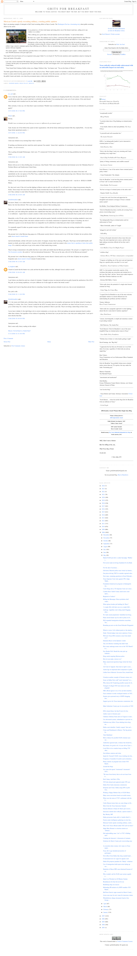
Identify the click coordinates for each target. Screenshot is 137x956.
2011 (103, 524)
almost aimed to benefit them (19, 236)
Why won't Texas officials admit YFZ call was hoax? (118, 825)
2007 (103, 916)
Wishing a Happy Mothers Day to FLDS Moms (116, 792)
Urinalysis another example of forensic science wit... (118, 677)
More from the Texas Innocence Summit (114, 806)
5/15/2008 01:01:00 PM (16, 334)
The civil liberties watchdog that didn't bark (115, 644)
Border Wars (14, 83)
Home (49, 342)
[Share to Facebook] (43, 81)
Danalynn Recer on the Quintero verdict (114, 641)
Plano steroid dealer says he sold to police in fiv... (117, 617)
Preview (109, 54)
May (104, 555)
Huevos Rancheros (123, 475)
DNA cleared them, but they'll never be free (115, 711)
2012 (103, 521)
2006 (103, 919)
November (106, 538)
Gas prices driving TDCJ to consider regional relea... (118, 573)
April (105, 904)
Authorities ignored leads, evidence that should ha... (118, 743)
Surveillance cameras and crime (112, 753)
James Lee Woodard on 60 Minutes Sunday (115, 879)
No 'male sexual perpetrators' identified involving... (117, 615)
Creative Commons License (124, 941)
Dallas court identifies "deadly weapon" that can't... (117, 727)
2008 (103, 532)
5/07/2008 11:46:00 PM (16, 133)
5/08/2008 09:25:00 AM (16, 262)
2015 (103, 512)
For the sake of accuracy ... (111, 568)
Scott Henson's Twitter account (111, 34)
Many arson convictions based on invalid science (117, 795)
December (106, 535)
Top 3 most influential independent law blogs (120, 432)
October (105, 541)
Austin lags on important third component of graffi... (118, 669)
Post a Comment (8, 338)
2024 (103, 486)
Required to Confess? (109, 596)
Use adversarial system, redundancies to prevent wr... (118, 719)
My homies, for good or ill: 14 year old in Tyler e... (118, 745)
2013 (103, 518)
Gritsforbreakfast (13, 200)
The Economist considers (15, 252)
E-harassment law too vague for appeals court (116, 859)
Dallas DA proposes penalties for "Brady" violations (117, 861)
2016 (103, 509)
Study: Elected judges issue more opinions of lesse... (118, 633)
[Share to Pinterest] (45, 81)
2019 (103, 500)
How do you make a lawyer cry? (112, 659)
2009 (103, 529)
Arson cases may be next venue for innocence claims (118, 895)
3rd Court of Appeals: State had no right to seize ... (117, 667)
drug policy (23, 83)
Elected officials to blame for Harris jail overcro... (117, 809)
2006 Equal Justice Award (116, 418)
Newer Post (7, 342)
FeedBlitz (123, 54)
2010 (103, 526)
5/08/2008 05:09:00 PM (16, 318)
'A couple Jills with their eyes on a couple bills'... (117, 607)
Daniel (10, 116)
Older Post (91, 342)
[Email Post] (34, 81)
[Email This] (37, 81)
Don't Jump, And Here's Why (111, 779)
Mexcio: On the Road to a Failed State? (19, 331)
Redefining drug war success (111, 884)
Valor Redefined (107, 735)
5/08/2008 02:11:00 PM (16, 294)
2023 (103, 489)
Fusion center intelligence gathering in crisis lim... (117, 820)
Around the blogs (108, 766)
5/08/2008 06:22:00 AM (16, 157)
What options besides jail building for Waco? (115, 604)
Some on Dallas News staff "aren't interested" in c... (117, 680)
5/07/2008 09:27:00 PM (16, 111)
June (104, 552)
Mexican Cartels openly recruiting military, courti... (117, 823)
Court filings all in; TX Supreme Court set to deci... (118, 589)
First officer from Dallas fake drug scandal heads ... (117, 856)
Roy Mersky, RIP (108, 814)
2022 (103, 491)
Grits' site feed (120, 44)
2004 (103, 925)
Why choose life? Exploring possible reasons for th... (118, 683)
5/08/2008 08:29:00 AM (16, 195)
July (104, 549)
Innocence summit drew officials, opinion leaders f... (118, 811)
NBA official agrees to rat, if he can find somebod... (117, 691)
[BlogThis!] (39, 81)
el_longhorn (11, 266)
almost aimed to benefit (24, 259)
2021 (103, 494)
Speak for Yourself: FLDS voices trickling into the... (118, 756)
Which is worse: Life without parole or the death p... (118, 630)
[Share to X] (41, 81)
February (106, 909)
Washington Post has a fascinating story (69, 24)
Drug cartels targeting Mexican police (113, 656)
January (105, 912)
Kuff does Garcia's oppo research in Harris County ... (118, 892)
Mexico (31, 83)
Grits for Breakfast (68, 9)
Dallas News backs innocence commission (115, 785)
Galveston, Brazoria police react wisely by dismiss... (118, 570)
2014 (103, 515)
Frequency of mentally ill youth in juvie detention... (118, 759)
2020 (103, 497)
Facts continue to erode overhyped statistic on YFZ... (118, 693)
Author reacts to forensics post (111, 714)
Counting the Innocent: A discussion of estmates (116, 838)
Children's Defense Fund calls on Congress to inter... (118, 717)
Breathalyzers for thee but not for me (113, 882)
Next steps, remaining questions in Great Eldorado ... (118, 576)
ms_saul (10, 94)
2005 (103, 922)
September (106, 544)
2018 (103, 503)
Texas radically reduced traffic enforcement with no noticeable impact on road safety (116, 66)
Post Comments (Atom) (18, 346)
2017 (103, 506)
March (105, 906)
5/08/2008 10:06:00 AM (16, 272)
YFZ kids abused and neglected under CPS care (116, 782)
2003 (103, 927)
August (105, 546)
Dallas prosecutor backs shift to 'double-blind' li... (117, 817)
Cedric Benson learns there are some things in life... (117, 803)
